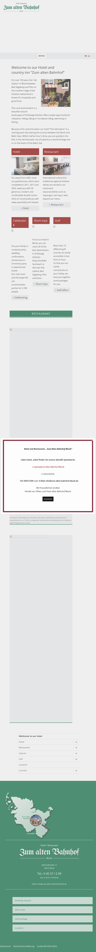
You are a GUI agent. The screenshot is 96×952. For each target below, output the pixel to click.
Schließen (48, 499)
